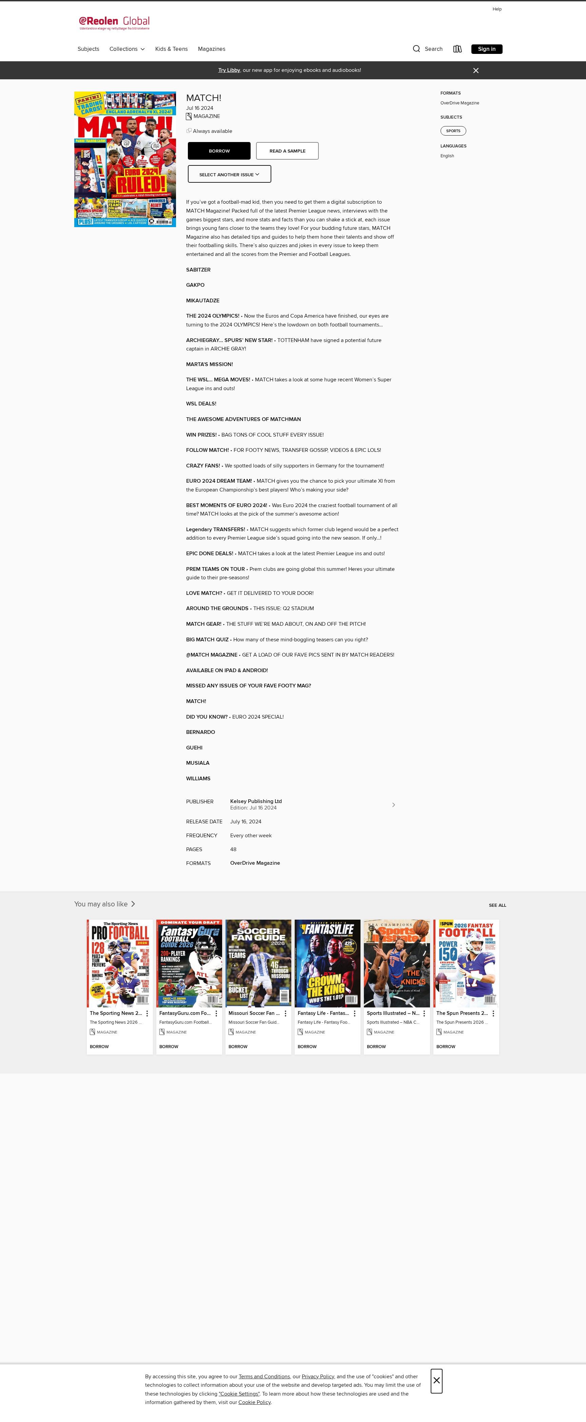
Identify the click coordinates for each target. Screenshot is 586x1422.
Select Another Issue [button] (227, 175)
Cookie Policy (254, 1402)
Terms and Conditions (264, 1376)
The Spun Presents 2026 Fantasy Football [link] (463, 1013)
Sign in (487, 49)
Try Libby (229, 70)
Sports (453, 131)
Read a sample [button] (288, 151)
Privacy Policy (318, 1376)
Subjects (88, 49)
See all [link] (497, 905)
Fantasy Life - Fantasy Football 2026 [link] (324, 1013)
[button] (427, 50)
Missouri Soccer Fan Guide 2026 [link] (255, 1013)
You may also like (102, 904)
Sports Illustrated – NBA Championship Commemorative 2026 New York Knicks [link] (393, 1013)
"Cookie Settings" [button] (239, 1393)
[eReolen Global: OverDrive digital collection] (114, 23)
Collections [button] (125, 49)
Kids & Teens (171, 49)
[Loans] (458, 50)
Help (497, 9)
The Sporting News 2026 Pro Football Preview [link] (116, 1013)
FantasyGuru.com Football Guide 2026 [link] (186, 1013)
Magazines (212, 49)
